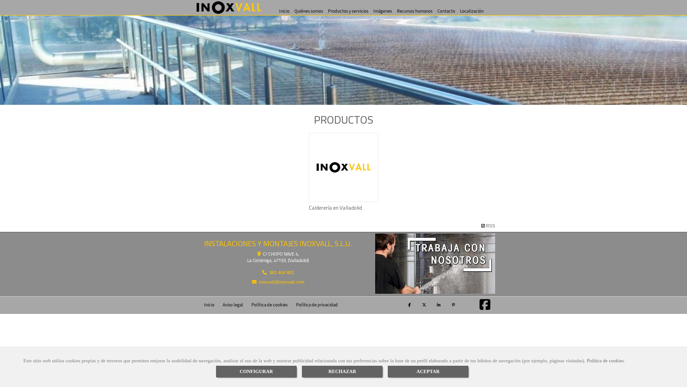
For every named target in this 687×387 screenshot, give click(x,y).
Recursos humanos (415, 11)
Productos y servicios (348, 11)
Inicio (284, 11)
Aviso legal (233, 304)
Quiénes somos (308, 11)
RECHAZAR (342, 371)
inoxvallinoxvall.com (281, 282)
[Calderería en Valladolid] (343, 167)
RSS (490, 226)
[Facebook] (485, 307)
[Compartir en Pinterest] (454, 305)
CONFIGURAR (256, 371)
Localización (472, 11)
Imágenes (382, 11)
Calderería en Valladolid (335, 208)
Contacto (446, 11)
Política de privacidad (317, 304)
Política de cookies (605, 360)
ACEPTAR (428, 371)
